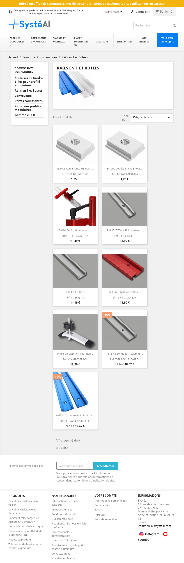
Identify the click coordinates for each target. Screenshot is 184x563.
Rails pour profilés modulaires (28, 108)
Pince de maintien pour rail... (75, 353)
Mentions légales (62, 509)
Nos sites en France (63, 558)
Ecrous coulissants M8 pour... (75, 168)
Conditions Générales (64, 514)
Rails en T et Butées (29, 90)
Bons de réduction (106, 519)
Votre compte (106, 496)
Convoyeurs (23, 96)
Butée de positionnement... (75, 230)
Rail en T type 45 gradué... (125, 292)
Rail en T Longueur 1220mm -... (125, 353)
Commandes (102, 505)
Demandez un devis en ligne (25, 526)
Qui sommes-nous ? (63, 519)
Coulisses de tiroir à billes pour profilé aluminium (29, 81)
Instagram (152, 534)
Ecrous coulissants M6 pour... (124, 168)
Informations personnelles (111, 500)
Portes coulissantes (29, 101)
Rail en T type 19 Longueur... (124, 230)
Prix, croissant (152, 117)
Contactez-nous (61, 553)
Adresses (100, 514)
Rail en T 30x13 (75, 292)
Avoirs (98, 510)
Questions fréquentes (65, 540)
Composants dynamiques (24, 70)
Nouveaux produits (19, 539)
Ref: (75, 174)
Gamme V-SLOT (26, 115)
